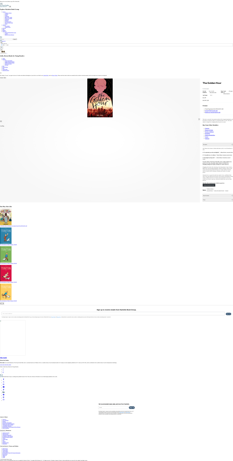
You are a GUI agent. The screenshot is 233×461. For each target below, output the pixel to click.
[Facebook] (3, 380)
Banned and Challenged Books (8, 423)
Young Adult (4, 69)
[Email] (3, 400)
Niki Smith (206, 88)
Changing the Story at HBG (7, 424)
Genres (3, 11)
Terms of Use (5, 448)
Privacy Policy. (55, 75)
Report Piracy (5, 454)
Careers (6, 33)
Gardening (7, 16)
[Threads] (3, 397)
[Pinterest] (3, 395)
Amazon (207, 128)
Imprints (4, 30)
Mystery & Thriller (8, 18)
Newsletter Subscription (7, 422)
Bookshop (207, 133)
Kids (3, 68)
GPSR (3, 457)
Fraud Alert (4, 455)
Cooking (6, 14)
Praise (204, 199)
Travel (6, 23)
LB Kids (6, 65)
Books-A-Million (209, 131)
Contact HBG (5, 439)
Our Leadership (5, 420)
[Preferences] (1, 42)
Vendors (4, 441)
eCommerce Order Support (7, 436)
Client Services (5, 434)
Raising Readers (5, 442)
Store (3, 29)
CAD (7, 45)
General (226, 190)
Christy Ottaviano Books (9, 61)
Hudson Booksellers (210, 135)
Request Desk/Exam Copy (209, 185)
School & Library (5, 70)
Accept (1, 77)
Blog (3, 66)
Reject (5, 77)
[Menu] (1, 4)
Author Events (7, 27)
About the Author (206, 195)
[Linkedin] (3, 392)
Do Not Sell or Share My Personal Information (11, 452)
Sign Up (228, 313)
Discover (4, 28)
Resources (2, 430)
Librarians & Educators (6, 435)
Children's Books (210, 188)
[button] (199, 119)
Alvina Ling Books (8, 60)
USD (3, 45)
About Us (4, 31)
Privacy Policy (5, 449)
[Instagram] (3, 385)
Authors (4, 25)
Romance (6, 20)
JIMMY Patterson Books (9, 62)
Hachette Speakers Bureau (7, 437)
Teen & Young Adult (9, 22)
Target (206, 136)
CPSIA (3, 456)
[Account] (1, 47)
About (3, 58)
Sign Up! (4, 41)
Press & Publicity (5, 428)
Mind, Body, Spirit (8, 17)
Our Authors (7, 26)
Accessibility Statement (6, 426)
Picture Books (5, 67)
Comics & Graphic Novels (219, 190)
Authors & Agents (5, 432)
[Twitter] (3, 382)
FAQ (3, 440)
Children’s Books (8, 13)
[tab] (116, 73)
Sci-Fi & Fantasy (8, 21)
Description (205, 144)
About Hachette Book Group (10, 32)
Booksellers (4, 443)
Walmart (207, 138)
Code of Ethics (5, 451)
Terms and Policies (3, 446)
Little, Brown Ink (8, 63)
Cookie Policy (46, 75)
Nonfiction (7, 19)
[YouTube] (3, 387)
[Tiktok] (3, 390)
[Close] (1, 121)
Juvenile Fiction (210, 190)
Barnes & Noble (209, 130)
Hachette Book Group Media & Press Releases (11, 427)
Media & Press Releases (9, 34)
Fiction (6, 15)
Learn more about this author (5, 364)
